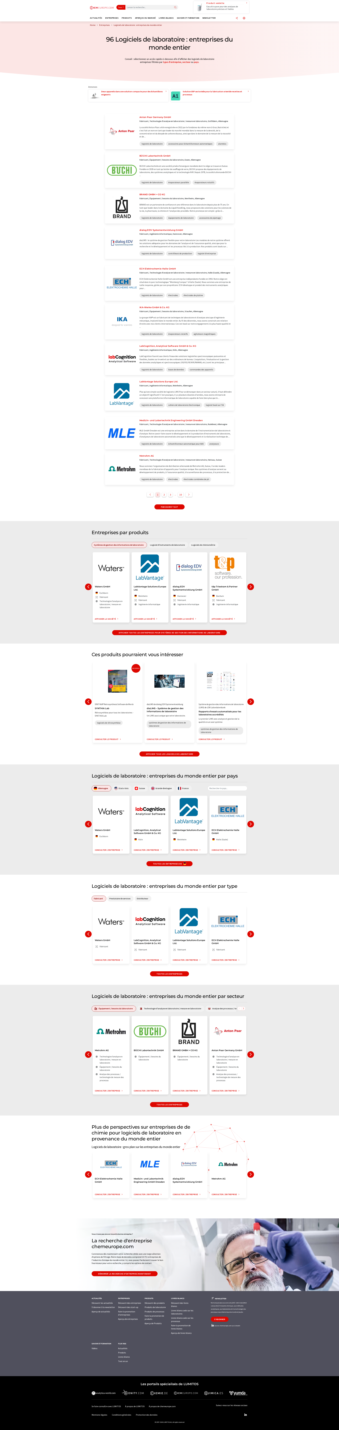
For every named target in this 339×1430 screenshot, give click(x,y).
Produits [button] (127, 18)
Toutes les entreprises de (167, 863)
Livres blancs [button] (166, 18)
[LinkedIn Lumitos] (245, 1414)
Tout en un (123, 1361)
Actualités (122, 1348)
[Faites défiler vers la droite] (243, 1008)
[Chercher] (175, 7)
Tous (120, 7)
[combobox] (227, 788)
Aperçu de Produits (153, 1323)
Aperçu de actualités (101, 1311)
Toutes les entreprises (169, 973)
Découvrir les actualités (102, 1303)
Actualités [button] (96, 18)
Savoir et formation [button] (188, 18)
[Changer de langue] (244, 18)
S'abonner (219, 1319)
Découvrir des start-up (128, 1307)
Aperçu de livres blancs (181, 1333)
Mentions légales (99, 1414)
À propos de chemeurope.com (162, 1406)
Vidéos (94, 1348)
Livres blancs (124, 1356)
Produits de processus (154, 1311)
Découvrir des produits (155, 1303)
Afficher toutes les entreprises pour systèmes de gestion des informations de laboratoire (169, 632)
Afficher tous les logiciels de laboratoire (169, 754)
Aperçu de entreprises (128, 1319)
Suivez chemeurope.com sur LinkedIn (227, 1326)
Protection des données (146, 1414)
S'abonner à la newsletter (103, 1307)
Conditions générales (121, 1414)
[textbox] (227, 788)
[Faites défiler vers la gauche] (240, 1008)
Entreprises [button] (112, 18)
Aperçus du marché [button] (145, 18)
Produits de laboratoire (155, 1307)
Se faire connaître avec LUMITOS (106, 1406)
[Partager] (237, 18)
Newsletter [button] (209, 18)
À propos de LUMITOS (135, 1406)
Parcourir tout (169, 507)
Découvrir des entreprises (129, 1303)
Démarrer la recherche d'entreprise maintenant (124, 1273)
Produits (122, 1352)
